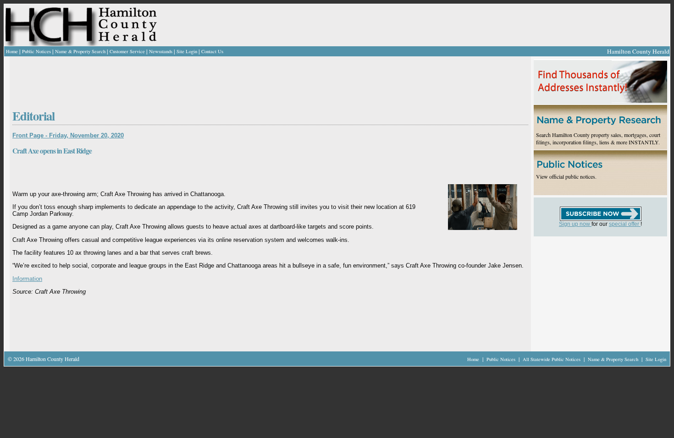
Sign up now (575, 224)
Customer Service (127, 51)
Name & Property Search (80, 51)
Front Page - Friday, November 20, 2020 (68, 135)
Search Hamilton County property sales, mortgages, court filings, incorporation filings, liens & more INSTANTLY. (598, 138)
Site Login (187, 51)
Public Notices (36, 51)
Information (27, 278)
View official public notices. (566, 176)
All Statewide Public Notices (552, 359)
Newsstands (160, 51)
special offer (625, 224)
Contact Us (212, 51)
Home (12, 51)
